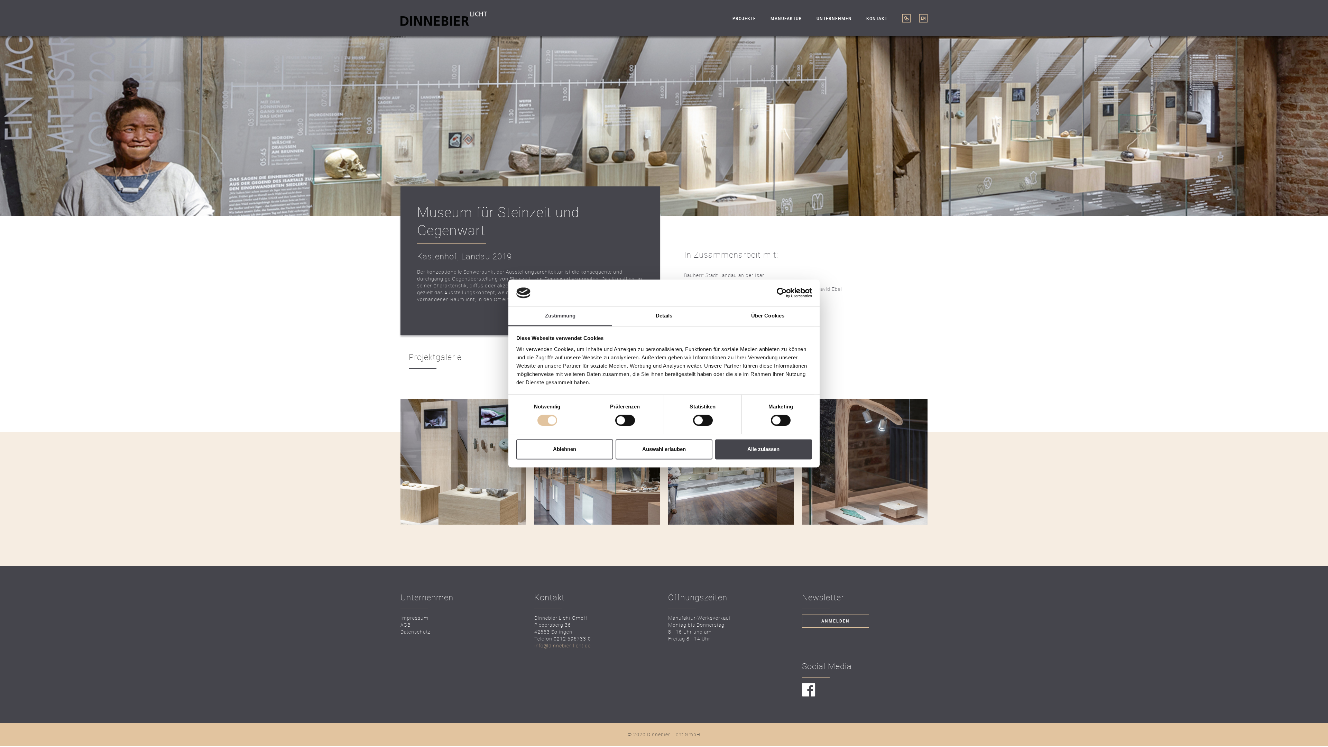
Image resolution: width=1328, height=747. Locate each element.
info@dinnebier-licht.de (562, 645)
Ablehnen (564, 449)
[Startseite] (443, 18)
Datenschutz (415, 631)
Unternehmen (834, 19)
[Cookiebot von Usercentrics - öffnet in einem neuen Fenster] (781, 293)
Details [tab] (664, 316)
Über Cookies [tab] (767, 316)
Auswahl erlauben (664, 449)
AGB (405, 624)
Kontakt (876, 19)
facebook (808, 690)
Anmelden (835, 621)
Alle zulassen (763, 449)
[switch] (625, 420)
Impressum (414, 618)
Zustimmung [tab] (560, 316)
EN (923, 18)
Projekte (744, 19)
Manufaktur (786, 19)
